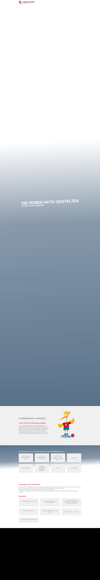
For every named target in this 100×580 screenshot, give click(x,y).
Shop (68, 2)
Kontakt (78, 2)
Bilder (73, 2)
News (40, 2)
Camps (64, 2)
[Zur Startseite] (27, 2)
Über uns (46, 2)
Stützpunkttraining (55, 2)
